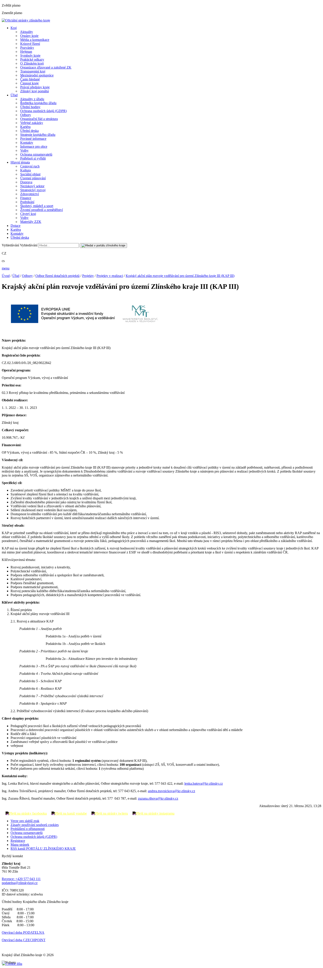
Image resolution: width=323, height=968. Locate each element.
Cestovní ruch (30, 166)
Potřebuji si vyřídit (33, 158)
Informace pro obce (33, 146)
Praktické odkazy (32, 59)
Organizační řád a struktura (39, 119)
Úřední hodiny (30, 107)
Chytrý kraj (28, 214)
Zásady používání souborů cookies (35, 825)
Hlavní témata (20, 162)
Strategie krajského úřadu (37, 134)
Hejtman (26, 51)
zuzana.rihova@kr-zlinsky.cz (158, 798)
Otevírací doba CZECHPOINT (23, 940)
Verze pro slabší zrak (25, 821)
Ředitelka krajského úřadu (38, 103)
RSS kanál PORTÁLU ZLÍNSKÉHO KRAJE (43, 848)
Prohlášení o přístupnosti (28, 829)
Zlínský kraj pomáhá (34, 91)
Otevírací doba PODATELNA (23, 932)
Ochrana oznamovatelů (36, 154)
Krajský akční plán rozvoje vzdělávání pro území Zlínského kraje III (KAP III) (180, 276)
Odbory (25, 115)
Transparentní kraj (32, 71)
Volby (24, 150)
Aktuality (26, 32)
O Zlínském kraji (32, 63)
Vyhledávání (10, 245)
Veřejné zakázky (31, 123)
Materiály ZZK (30, 222)
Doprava (26, 182)
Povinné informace (33, 138)
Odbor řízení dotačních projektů (57, 276)
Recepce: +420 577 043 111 (21, 879)
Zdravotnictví (29, 194)
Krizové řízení (30, 43)
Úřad (14, 95)
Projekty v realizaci (109, 276)
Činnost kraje (29, 83)
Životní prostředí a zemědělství (41, 210)
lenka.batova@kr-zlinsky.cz (203, 783)
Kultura (25, 170)
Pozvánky (27, 47)
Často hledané (30, 79)
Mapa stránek (20, 844)
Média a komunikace (34, 40)
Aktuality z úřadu (32, 99)
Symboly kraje (30, 55)
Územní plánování (33, 178)
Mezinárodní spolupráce (37, 75)
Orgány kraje (29, 36)
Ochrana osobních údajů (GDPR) (43, 111)
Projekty (88, 276)
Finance (25, 198)
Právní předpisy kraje (35, 87)
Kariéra (25, 127)
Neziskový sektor (32, 186)
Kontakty (26, 142)
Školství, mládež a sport (36, 206)
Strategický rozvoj (32, 190)
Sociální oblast (30, 174)
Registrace (18, 840)
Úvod (6, 276)
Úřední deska (29, 131)
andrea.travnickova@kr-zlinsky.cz (171, 791)
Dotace (15, 225)
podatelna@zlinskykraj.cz (20, 883)
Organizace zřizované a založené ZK (45, 67)
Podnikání (27, 202)
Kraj (14, 28)
